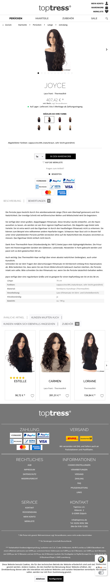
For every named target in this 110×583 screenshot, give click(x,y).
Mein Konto (29, 516)
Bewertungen (39, 200)
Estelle (20, 381)
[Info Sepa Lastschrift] (55, 187)
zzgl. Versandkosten (59, 103)
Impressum (29, 469)
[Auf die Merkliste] (32, 396)
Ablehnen (40, 578)
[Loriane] (90, 351)
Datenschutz (29, 474)
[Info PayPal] (55, 181)
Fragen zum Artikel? (55, 168)
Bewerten (56, 174)
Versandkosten (61, 535)
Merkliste (29, 521)
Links (79, 492)
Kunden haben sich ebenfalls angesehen (29, 323)
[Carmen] (55, 351)
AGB (29, 465)
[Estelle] (20, 351)
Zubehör (70, 323)
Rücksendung (30, 512)
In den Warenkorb (60, 156)
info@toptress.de (79, 520)
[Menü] (105, 556)
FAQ (79, 483)
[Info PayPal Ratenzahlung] (69, 181)
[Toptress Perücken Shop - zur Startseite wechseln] (55, 8)
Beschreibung (12, 200)
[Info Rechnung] (41, 187)
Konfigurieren (55, 578)
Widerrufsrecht (29, 478)
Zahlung (79, 478)
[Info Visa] (69, 187)
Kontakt (29, 507)
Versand (79, 474)
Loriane (89, 381)
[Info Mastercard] (48, 193)
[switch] (101, 572)
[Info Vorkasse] (41, 181)
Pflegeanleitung (79, 487)
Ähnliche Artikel (13, 317)
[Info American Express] (62, 193)
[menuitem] (55, 3)
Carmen (55, 381)
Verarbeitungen (79, 469)
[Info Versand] (79, 440)
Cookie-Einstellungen (79, 465)
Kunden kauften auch (45, 317)
